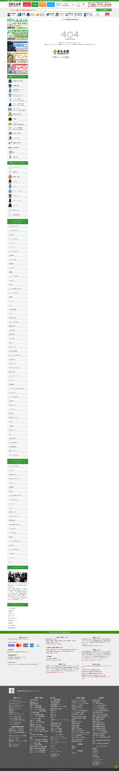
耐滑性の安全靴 (75, 725)
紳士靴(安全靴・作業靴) (77, 714)
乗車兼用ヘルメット (14, 712)
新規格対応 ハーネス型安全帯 (16, 729)
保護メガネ (74, 746)
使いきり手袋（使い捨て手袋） (100, 714)
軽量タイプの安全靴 (76, 728)
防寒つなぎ (53, 715)
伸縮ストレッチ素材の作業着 (37, 722)
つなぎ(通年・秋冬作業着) (36, 734)
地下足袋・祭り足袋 (76, 707)
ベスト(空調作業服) (55, 699)
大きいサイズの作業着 (56, 728)
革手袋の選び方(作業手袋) (99, 733)
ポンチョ (53, 745)
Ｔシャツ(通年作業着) (35, 743)
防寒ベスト (53, 714)
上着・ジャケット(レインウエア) (59, 738)
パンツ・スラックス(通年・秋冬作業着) (39, 732)
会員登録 (95, 755)
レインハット (54, 749)
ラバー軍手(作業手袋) (98, 703)
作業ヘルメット (18, 698)
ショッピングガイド (97, 759)
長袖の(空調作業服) (55, 701)
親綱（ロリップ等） (14, 739)
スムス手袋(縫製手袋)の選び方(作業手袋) (101, 740)
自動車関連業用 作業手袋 (99, 726)
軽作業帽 (11, 710)
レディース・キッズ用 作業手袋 (100, 731)
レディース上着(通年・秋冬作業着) (38, 739)
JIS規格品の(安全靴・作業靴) (79, 716)
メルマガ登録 (96, 757)
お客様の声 (95, 752)
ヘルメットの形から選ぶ (15, 716)
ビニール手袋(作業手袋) (98, 707)
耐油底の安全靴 (75, 727)
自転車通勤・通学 (55, 755)
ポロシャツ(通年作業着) (36, 745)
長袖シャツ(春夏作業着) (36, 705)
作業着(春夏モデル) (34, 702)
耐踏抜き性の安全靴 (76, 721)
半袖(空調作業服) (55, 703)
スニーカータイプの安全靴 (78, 700)
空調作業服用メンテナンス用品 (58, 706)
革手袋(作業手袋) (97, 700)
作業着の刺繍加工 (34, 700)
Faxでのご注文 (96, 761)
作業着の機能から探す (56, 723)
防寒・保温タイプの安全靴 (78, 737)
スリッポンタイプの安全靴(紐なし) (80, 710)
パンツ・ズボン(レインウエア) (58, 742)
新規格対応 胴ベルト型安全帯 (16, 730)
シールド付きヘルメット (15, 700)
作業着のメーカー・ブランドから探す (59, 720)
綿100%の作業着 (55, 726)
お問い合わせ (96, 764)
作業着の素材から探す (56, 725)
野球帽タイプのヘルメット (15, 707)
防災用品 (80, 751)
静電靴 (73, 720)
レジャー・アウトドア (56, 751)
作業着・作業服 (38, 698)
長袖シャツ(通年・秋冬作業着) (37, 729)
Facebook (95, 750)
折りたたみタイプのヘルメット (16, 714)
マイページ (95, 753)
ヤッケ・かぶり (54, 740)
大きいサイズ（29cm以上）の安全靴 (81, 732)
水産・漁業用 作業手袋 (98, 719)
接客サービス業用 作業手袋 (99, 730)
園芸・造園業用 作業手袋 (99, 717)
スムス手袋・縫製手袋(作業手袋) (101, 710)
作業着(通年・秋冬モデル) (35, 724)
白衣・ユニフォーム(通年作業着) (38, 750)
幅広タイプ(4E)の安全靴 (78, 730)
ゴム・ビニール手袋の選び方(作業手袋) (101, 737)
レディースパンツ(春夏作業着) (37, 716)
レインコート (54, 743)
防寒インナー (54, 717)
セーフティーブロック (14, 737)
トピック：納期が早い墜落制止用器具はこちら (22, 10)
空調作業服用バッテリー (57, 704)
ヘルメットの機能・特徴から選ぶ (17, 720)
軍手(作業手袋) (96, 701)
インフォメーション (101, 746)
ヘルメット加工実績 (14, 724)
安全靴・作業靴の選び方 (78, 739)
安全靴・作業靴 (80, 698)
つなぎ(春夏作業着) (34, 712)
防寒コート (53, 712)
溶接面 (73, 748)
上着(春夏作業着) (34, 704)
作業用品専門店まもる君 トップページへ (28, 691)
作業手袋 (101, 698)
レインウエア (59, 734)
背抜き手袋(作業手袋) (98, 712)
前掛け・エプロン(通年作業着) (37, 752)
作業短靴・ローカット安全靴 (79, 701)
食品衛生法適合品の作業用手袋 (100, 716)
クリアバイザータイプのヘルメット (17, 701)
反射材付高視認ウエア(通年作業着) (38, 746)
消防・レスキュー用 (14, 744)
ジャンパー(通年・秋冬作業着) (37, 728)
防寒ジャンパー (54, 710)
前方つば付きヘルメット (15, 703)
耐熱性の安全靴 (75, 723)
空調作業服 (52, 697)
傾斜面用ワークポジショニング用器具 (17, 741)
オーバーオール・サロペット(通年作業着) (39, 737)
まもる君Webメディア (98, 763)
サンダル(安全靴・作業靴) (78, 712)
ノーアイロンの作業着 (35, 718)
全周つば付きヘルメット (15, 709)
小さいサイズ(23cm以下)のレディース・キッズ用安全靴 (80, 734)
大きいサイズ (54, 756)
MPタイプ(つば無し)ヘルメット (17, 705)
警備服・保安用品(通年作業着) (37, 748)
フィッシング (54, 753)
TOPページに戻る (60, 57)
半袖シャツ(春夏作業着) (36, 707)
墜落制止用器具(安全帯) (17, 727)
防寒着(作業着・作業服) (56, 709)
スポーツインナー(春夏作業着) (37, 709)
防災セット (74, 753)
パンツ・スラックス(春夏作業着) (38, 711)
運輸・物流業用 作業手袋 (99, 724)
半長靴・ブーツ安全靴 (77, 705)
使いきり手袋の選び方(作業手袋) (101, 743)
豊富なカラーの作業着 (35, 720)
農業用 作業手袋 (97, 721)
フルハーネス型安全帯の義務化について (17, 733)
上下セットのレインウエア (57, 736)
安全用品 (80, 744)
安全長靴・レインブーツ (78, 709)
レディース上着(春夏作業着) (37, 714)
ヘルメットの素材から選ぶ (15, 718)
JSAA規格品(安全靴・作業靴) (79, 718)
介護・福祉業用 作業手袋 (99, 728)
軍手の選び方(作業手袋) (98, 735)
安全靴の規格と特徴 (76, 741)
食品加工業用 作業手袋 (98, 723)
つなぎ (52, 747)
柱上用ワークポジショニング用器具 (17, 735)
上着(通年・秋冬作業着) (36, 726)
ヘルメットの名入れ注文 (15, 722)
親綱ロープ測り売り (14, 746)
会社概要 (95, 748)
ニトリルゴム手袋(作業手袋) (99, 705)
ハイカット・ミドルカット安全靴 (80, 703)
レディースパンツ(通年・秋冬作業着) (39, 741)
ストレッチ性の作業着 (56, 732)
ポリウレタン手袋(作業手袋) (99, 709)
